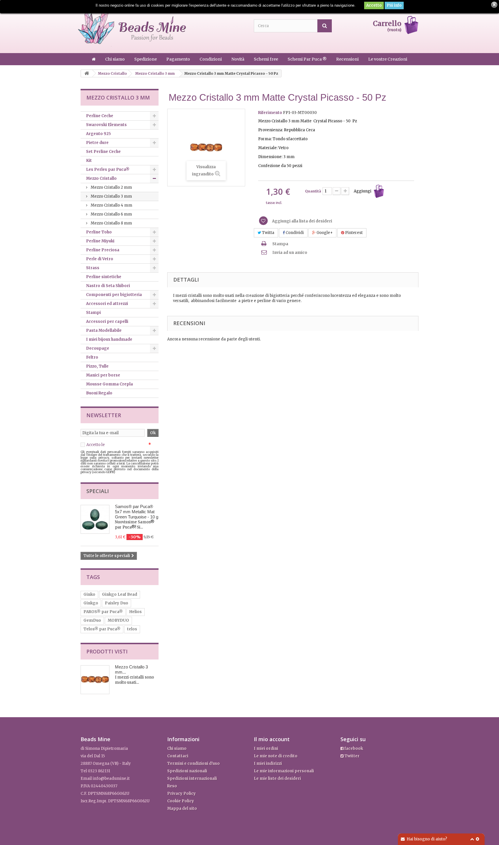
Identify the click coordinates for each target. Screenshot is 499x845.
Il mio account (272, 739)
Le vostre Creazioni (387, 59)
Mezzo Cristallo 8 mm (111, 223)
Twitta (267, 232)
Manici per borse (103, 375)
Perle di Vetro (99, 258)
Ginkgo (90, 603)
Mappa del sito (182, 808)
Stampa (280, 243)
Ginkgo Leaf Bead (119, 594)
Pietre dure (97, 142)
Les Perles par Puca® (107, 169)
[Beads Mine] (131, 27)
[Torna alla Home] (86, 73)
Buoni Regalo (99, 393)
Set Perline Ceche (103, 151)
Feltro (92, 357)
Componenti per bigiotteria (114, 294)
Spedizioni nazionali (187, 771)
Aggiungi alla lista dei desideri (301, 221)
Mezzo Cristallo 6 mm (111, 214)
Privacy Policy (181, 793)
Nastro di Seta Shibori (108, 285)
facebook (353, 748)
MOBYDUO (118, 620)
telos (132, 629)
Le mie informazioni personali (284, 771)
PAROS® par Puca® (103, 611)
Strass (92, 267)
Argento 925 (98, 133)
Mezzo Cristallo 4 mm (111, 205)
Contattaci (177, 756)
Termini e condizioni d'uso (193, 763)
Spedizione (146, 59)
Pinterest (353, 232)
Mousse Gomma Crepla (109, 384)
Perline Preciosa (102, 250)
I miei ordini (266, 748)
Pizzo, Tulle (97, 366)
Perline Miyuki (100, 241)
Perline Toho (99, 232)
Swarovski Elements (106, 124)
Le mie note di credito (275, 756)
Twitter (352, 756)
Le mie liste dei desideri (277, 778)
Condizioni (211, 59)
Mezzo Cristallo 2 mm (111, 187)
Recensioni (348, 59)
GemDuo (92, 620)
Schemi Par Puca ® (307, 59)
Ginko (89, 594)
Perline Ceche (99, 115)
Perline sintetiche (103, 276)
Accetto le (118, 444)
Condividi (294, 232)
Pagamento (178, 59)
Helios (135, 611)
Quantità (313, 191)
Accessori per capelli (107, 321)
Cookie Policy (180, 801)
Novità (238, 59)
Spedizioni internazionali (192, 778)
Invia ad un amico (289, 252)
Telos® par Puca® (101, 629)
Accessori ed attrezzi (107, 303)
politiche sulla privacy (126, 444)
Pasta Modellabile (104, 330)
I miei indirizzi (268, 763)
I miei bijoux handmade (109, 339)
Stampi (93, 312)
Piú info (394, 5)
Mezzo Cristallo (101, 178)
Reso (172, 786)
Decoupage (97, 348)
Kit (89, 160)
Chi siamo (115, 59)
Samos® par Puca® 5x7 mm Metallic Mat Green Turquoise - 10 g (136, 511)
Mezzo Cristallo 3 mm (111, 196)
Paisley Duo (116, 603)
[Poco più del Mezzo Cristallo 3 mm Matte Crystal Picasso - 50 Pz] (95, 679)
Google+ (324, 232)
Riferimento (270, 112)
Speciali (97, 491)
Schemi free (266, 59)
